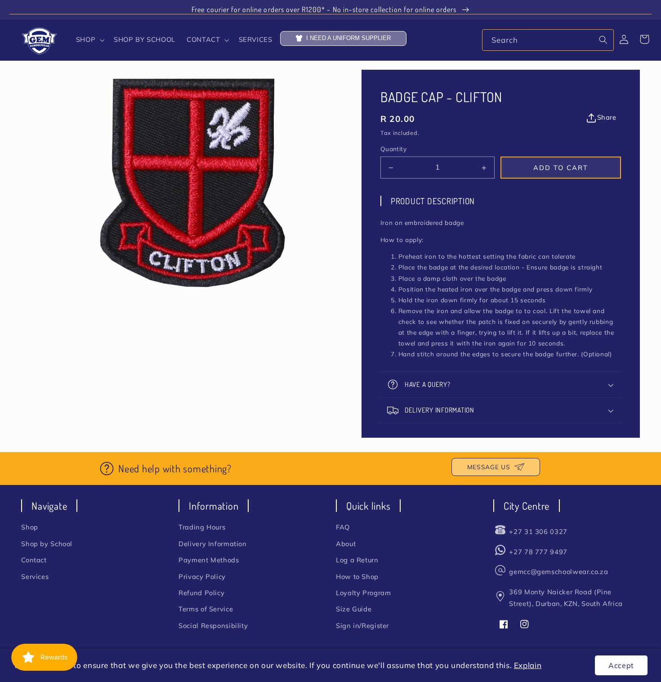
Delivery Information (213, 543)
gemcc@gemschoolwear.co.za (558, 571)
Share (606, 117)
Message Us (488, 467)
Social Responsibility (213, 625)
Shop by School (46, 543)
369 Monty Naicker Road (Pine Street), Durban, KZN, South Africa (565, 598)
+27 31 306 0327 (538, 531)
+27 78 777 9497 (538, 551)
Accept (621, 665)
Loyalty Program (363, 592)
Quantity (393, 149)
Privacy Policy (202, 576)
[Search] (603, 39)
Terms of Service (206, 609)
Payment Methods (209, 560)
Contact (33, 560)
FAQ (343, 527)
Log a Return (357, 560)
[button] (89, 40)
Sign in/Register (362, 625)
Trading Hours (202, 527)
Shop (29, 527)
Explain (527, 665)
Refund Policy (201, 592)
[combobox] (548, 39)
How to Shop (357, 576)
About (346, 543)
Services (35, 576)
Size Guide (353, 609)
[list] (191, 183)
